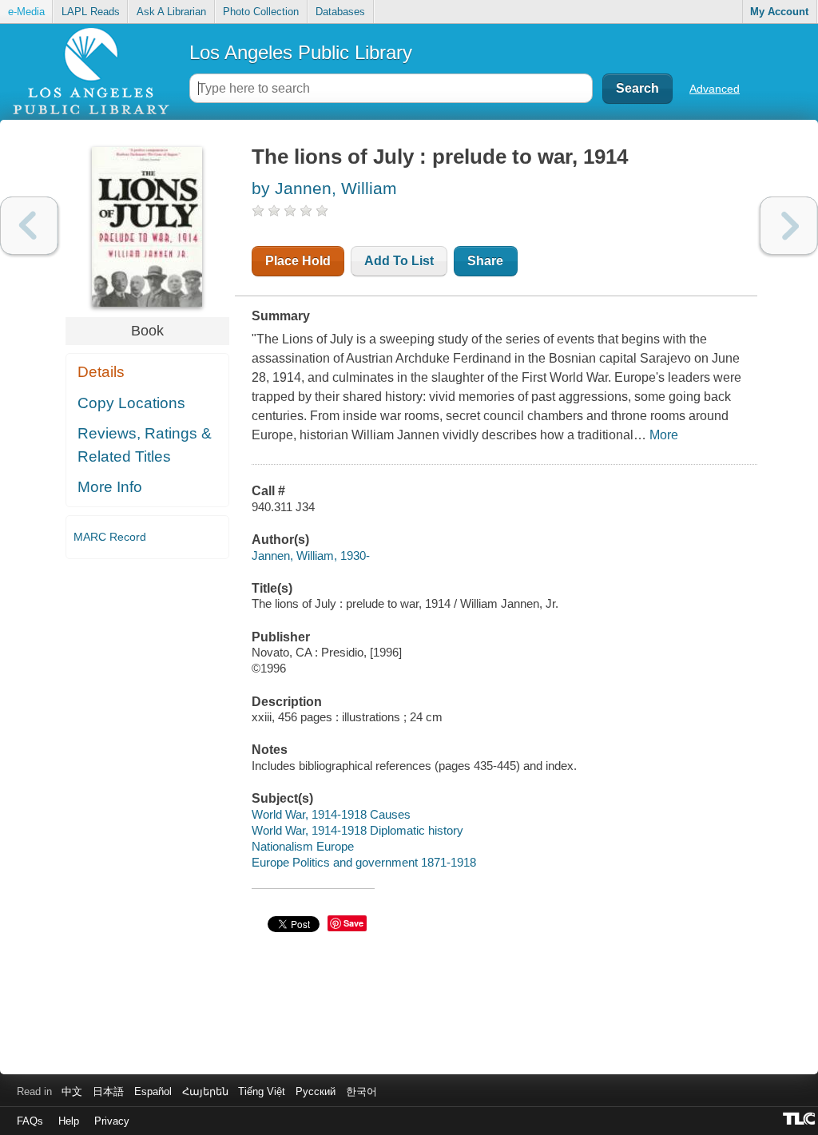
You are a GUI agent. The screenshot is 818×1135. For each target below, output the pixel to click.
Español (153, 1091)
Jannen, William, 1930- (311, 555)
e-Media (26, 12)
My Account (779, 12)
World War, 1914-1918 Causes (331, 814)
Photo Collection (261, 12)
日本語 (108, 1091)
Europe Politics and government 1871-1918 (364, 862)
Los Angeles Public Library (300, 52)
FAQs (30, 1121)
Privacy (111, 1121)
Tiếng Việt (261, 1091)
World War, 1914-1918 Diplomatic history (357, 830)
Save (353, 923)
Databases (340, 12)
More (663, 435)
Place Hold (298, 261)
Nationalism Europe (303, 846)
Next (789, 225)
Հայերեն (205, 1091)
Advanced (714, 88)
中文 (72, 1091)
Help (68, 1121)
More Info (109, 486)
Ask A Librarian (171, 12)
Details (101, 371)
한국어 (361, 1091)
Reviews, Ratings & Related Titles (144, 445)
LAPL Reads (91, 12)
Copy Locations (131, 403)
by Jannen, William (324, 188)
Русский (316, 1091)
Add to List (399, 261)
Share (485, 261)
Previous (29, 225)
